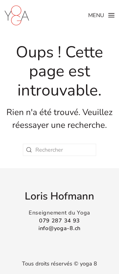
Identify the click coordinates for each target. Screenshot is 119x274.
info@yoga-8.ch (59, 228)
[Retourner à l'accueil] (17, 15)
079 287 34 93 (59, 220)
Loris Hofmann (59, 196)
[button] (101, 15)
